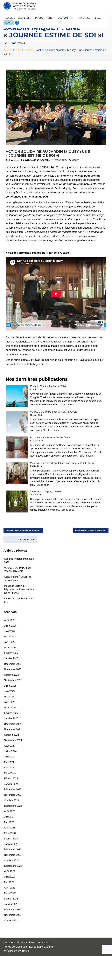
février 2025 (11, 713)
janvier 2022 (11, 904)
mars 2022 (10, 893)
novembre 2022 (12, 855)
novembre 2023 (12, 794)
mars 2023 (10, 833)
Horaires (84, 18)
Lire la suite (67, 404)
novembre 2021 (12, 915)
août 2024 (9, 745)
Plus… (97, 18)
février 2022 (11, 898)
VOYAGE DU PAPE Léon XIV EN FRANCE (53, 411)
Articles (29, 50)
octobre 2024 (11, 734)
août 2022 (9, 871)
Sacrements (65, 18)
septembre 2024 (13, 740)
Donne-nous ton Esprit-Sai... (23, 530)
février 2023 (11, 838)
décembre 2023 (12, 789)
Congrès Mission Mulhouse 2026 (48, 386)
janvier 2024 (11, 784)
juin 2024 (9, 756)
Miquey (75, 160)
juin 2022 (9, 876)
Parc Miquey (61, 160)
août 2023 (9, 811)
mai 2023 (9, 822)
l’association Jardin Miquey (58, 171)
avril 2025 (9, 702)
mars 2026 (10, 647)
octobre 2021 (11, 920)
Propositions (44, 18)
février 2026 (11, 653)
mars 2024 (10, 773)
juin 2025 (9, 691)
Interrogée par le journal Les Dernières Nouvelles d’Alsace (40, 202)
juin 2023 (9, 816)
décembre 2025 (12, 664)
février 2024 (11, 778)
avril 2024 (9, 767)
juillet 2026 (10, 625)
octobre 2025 (11, 674)
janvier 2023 (11, 844)
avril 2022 (9, 887)
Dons (8, 23)
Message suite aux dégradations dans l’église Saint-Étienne (62, 463)
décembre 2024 (12, 724)
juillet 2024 (10, 751)
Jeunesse (24, 18)
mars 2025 (10, 707)
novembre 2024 (12, 729)
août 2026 (9, 620)
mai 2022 (9, 882)
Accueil (10, 18)
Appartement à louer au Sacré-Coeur (50, 437)
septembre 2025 (13, 680)
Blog (18, 50)
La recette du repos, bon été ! (46, 491)
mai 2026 (9, 636)
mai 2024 (9, 762)
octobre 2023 (11, 800)
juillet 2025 (10, 685)
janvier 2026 (11, 658)
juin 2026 (9, 631)
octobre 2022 (11, 860)
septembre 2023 (13, 805)
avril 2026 (9, 642)
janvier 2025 (11, 718)
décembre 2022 (12, 849)
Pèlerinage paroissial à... (91, 530)
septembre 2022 (13, 865)
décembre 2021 (12, 909)
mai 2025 (9, 696)
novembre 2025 (12, 669)
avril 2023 (9, 827)
